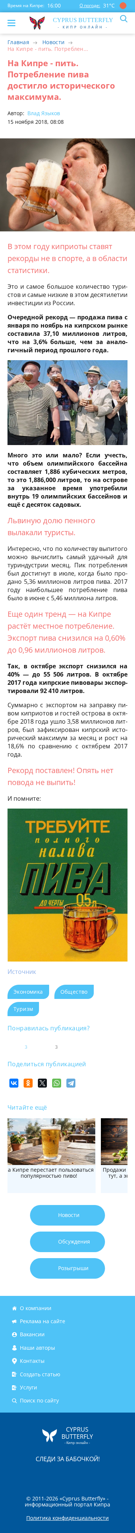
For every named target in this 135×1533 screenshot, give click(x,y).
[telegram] (77, 1474)
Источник (22, 972)
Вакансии (32, 1334)
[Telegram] (70, 1083)
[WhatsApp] (56, 1083)
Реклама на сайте (42, 1321)
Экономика (28, 991)
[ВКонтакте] (14, 1083)
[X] (42, 1083)
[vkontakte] (94, 1474)
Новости (53, 42)
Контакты (32, 1360)
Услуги (28, 1387)
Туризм (23, 1008)
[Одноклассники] (28, 1083)
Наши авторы (37, 1347)
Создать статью (40, 1374)
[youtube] (110, 1474)
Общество (74, 991)
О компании (35, 1308)
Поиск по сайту (39, 1400)
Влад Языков (43, 113)
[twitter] (59, 1474)
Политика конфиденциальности (67, 1518)
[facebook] (25, 1474)
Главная (18, 42)
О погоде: (90, 5)
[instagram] (42, 1474)
